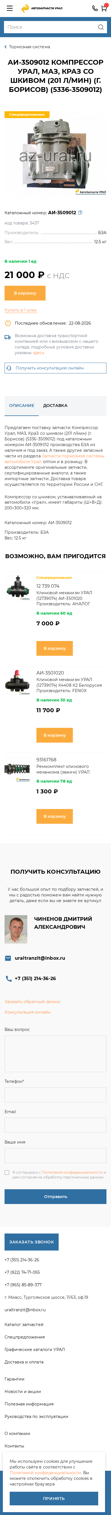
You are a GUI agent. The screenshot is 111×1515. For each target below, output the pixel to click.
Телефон (14, 1081)
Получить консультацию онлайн (50, 368)
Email (10, 1111)
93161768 (46, 759)
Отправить (55, 1196)
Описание (21, 405)
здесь (38, 352)
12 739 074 (47, 586)
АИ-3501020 (50, 673)
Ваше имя (15, 1142)
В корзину (25, 293)
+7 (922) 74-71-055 (22, 1272)
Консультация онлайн (28, 1012)
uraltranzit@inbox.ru (40, 958)
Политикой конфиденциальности (72, 1172)
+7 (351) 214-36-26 (95, 8)
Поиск (101, 27)
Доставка (55, 405)
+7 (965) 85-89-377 (23, 1284)
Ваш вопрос (17, 1029)
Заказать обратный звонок (32, 1001)
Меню (9, 8)
